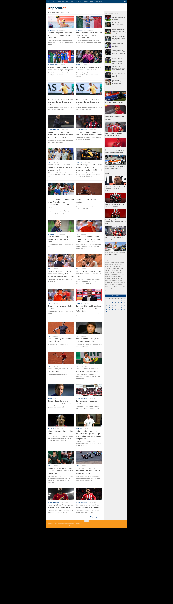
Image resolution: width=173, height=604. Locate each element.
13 (115, 305)
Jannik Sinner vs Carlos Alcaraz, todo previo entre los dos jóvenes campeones (60, 470)
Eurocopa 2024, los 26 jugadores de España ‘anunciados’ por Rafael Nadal (88, 308)
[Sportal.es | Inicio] (57, 8)
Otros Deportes (99, 1)
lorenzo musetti (118, 274)
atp (109, 262)
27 (115, 309)
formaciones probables (114, 268)
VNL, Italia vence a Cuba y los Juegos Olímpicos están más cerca (59, 239)
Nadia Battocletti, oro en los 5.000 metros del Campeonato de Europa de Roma (89, 35)
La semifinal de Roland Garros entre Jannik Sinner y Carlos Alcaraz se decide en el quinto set (61, 273)
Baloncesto (78, 1)
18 (109, 307)
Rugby (91, 1)
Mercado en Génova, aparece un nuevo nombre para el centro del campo (118, 68)
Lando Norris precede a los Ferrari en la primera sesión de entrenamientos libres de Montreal (89, 167)
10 (107, 305)
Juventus (118, 272)
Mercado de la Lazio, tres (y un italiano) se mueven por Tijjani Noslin (118, 38)
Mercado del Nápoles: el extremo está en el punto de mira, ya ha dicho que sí (118, 31)
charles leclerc (117, 264)
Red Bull (116, 286)
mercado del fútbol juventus (117, 280)
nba (115, 282)
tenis (111, 289)
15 (121, 305)
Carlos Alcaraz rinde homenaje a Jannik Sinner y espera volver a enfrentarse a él (60, 167)
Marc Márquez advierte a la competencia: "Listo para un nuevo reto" (115, 221)
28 (118, 309)
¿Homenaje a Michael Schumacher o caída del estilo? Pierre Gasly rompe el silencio (114, 150)
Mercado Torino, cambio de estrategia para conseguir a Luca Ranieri (119, 45)
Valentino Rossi (119, 288)
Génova (117, 270)
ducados (107, 266)
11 (109, 305)
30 (124, 309)
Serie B (108, 288)
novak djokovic (118, 282)
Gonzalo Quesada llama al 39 (59, 401)
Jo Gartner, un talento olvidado (114, 102)
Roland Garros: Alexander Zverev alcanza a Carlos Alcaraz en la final (60, 102)
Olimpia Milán (108, 284)
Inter (120, 270)
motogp (111, 282)
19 (112, 307)
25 (109, 309)
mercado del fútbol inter (109, 280)
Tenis (71, 1)
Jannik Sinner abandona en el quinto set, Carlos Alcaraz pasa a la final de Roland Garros (88, 239)
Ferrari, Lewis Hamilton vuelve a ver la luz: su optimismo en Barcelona (114, 117)
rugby (50, 398)
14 (118, 305)
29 (121, 309)
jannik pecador (110, 272)
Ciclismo (85, 1)
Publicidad (77, 523)
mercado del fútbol (54, 129)
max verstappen (112, 276)
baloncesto (51, 428)
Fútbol (53, 1)
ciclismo (121, 264)
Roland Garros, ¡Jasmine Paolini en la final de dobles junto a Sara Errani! (88, 273)
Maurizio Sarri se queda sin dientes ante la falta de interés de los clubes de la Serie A (60, 134)
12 (112, 305)
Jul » (111, 312)
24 (107, 309)
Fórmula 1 (61, 1)
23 (124, 307)
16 (124, 305)
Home (48, 1)
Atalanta (106, 262)
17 (107, 307)
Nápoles (123, 282)
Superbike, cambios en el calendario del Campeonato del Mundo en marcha (88, 470)
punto (112, 286)
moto (77, 465)
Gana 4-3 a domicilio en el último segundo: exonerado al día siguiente (118, 75)
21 (118, 307)
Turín (115, 288)
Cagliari (118, 262)
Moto (67, 1)
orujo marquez (115, 284)
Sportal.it (59, 525)
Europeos (79, 303)
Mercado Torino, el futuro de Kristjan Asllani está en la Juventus (118, 17)
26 (112, 309)
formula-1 (79, 162)
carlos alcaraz (110, 264)
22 (121, 307)
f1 (111, 266)
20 (115, 307)
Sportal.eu (65, 525)
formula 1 (108, 270)
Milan (107, 282)
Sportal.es (76, 525)
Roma (120, 286)
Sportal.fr (71, 525)
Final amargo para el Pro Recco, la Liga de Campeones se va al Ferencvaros (60, 35)
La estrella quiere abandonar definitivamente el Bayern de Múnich (118, 82)
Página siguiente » (96, 517)
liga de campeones (112, 274)
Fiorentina (118, 266)
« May (107, 312)
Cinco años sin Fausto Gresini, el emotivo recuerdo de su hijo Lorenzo (115, 188)
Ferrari (114, 266)
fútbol (113, 270)
